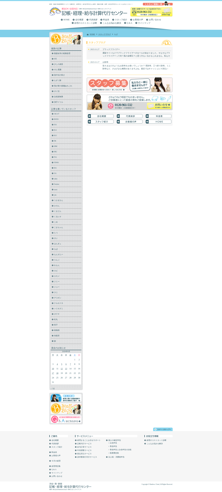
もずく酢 (57, 80)
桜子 (56, 325)
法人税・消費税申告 (116, 457)
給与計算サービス (84, 447)
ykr (55, 195)
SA (55, 173)
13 (66, 369)
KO (55, 135)
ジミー (56, 282)
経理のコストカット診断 (85, 23)
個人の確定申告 (114, 440)
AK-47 (56, 114)
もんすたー (58, 254)
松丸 (56, 319)
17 (53, 373)
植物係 (56, 330)
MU (55, 152)
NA (55, 157)
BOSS (56, 119)
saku (55, 179)
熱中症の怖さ (59, 75)
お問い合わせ (155, 20)
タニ (56, 292)
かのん (56, 206)
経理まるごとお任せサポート (89, 440)
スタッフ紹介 (121, 20)
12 (62, 369)
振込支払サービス (84, 454)
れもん (56, 265)
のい (56, 238)
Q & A (129, 23)
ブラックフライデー (111, 49)
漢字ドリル (58, 102)
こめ (56, 222)
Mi (55, 141)
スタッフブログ (104, 34)
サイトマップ (144, 23)
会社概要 (79, 20)
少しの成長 (58, 64)
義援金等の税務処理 (62, 53)
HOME (66, 20)
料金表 (106, 20)
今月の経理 (56, 461)
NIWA (56, 162)
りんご (56, 260)
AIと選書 (57, 70)
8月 (55, 59)
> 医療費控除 (113, 453)
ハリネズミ (58, 309)
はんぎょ (57, 244)
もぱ (56, 249)
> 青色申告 (112, 446)
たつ (56, 233)
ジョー (56, 287)
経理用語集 (56, 466)
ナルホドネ (58, 303)
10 (53, 369)
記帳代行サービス (84, 444)
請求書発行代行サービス (87, 457)
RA (55, 168)
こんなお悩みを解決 (112, 23)
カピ (56, 271)
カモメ (56, 276)
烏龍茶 (56, 336)
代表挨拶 (93, 20)
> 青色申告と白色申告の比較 (119, 450)
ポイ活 (56, 91)
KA (55, 130)
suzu (55, 190)
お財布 (105, 62)
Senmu (56, 184)
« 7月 (53, 389)
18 (57, 373)
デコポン (57, 298)
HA (55, 125)
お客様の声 (138, 20)
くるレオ (57, 217)
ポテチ (56, 314)
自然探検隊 (58, 97)
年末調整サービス (84, 450)
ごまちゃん (58, 227)
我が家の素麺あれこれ (63, 86)
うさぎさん (58, 200)
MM (55, 146)
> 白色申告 (112, 443)
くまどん (57, 211)
